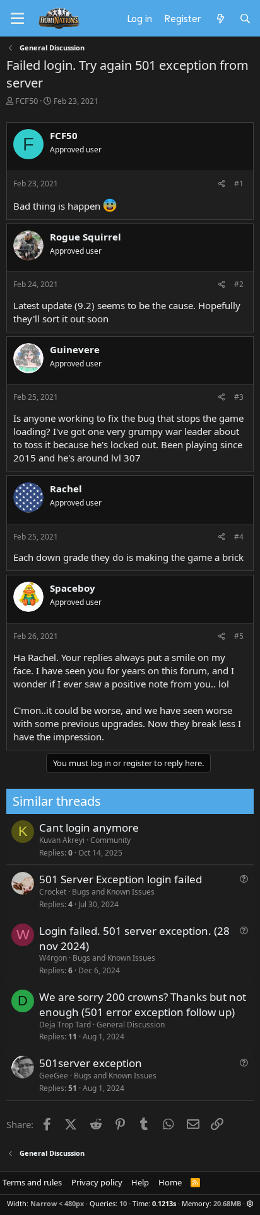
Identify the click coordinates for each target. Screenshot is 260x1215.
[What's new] (220, 18)
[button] (250, 1203)
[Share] (222, 184)
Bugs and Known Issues (113, 891)
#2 (239, 284)
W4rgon (53, 957)
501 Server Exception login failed (120, 879)
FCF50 (26, 100)
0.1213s (164, 1203)
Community (110, 840)
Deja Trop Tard (65, 1024)
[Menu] (17, 19)
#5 (239, 636)
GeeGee (53, 1075)
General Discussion (131, 1024)
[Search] (245, 18)
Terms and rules (32, 1182)
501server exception (90, 1063)
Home (170, 1182)
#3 (239, 397)
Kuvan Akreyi (62, 840)
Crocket (52, 891)
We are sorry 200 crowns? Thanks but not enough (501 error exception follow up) (142, 1004)
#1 (239, 183)
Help (140, 1182)
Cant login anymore (89, 827)
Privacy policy (96, 1182)
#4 (239, 536)
